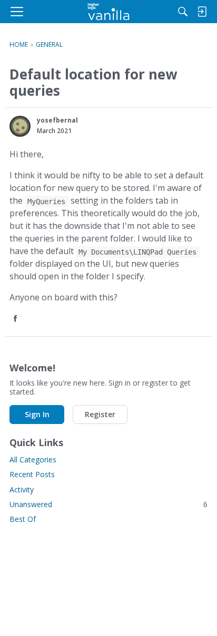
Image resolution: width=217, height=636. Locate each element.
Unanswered (108, 504)
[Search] (182, 11)
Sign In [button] (37, 414)
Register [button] (100, 414)
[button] (20, 126)
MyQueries (46, 201)
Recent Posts (32, 474)
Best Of (22, 519)
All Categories (32, 460)
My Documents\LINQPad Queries (137, 252)
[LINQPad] (109, 11)
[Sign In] (201, 11)
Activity (21, 489)
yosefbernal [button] (57, 120)
